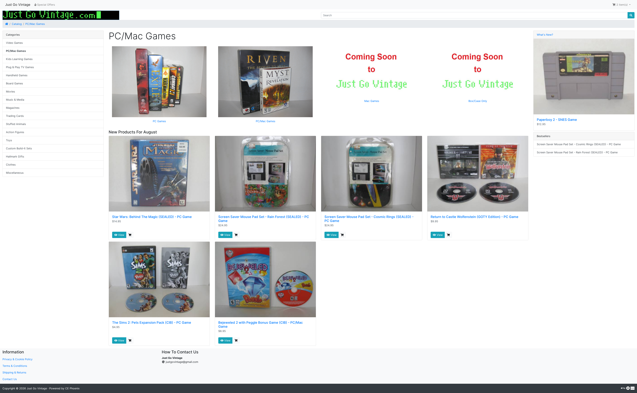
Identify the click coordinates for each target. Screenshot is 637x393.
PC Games (159, 121)
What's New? (545, 34)
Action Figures (15, 132)
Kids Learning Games (19, 59)
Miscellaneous (15, 172)
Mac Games (371, 101)
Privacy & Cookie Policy (17, 359)
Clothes (11, 164)
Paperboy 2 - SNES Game (557, 120)
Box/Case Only (477, 101)
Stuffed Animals (16, 124)
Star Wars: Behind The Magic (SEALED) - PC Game (152, 217)
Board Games (14, 83)
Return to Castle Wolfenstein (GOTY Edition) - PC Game (474, 217)
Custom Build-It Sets (19, 148)
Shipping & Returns (14, 372)
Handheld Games (16, 75)
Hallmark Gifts (15, 156)
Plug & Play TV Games (20, 67)
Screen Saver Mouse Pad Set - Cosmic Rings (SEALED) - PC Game (579, 144)
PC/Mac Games (35, 24)
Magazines (12, 107)
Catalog (17, 24)
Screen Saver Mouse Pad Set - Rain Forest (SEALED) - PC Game (577, 152)
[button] (621, 4)
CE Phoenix (72, 388)
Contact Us (9, 379)
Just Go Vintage (17, 5)
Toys (9, 140)
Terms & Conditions (14, 365)
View (120, 235)
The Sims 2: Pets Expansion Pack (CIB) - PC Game (151, 323)
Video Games (14, 42)
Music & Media (15, 99)
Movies (10, 91)
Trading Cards (15, 116)
